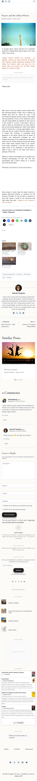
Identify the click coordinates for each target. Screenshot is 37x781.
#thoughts (27, 274)
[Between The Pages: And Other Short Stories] (33, 694)
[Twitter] (15, 582)
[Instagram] (9, 1)
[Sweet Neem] (33, 680)
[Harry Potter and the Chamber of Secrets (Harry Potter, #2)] (33, 674)
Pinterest (12, 212)
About (6, 749)
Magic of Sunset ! (7, 265)
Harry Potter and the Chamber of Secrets (13, 672)
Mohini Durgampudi (8, 680)
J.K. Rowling (6, 674)
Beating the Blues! (13, 621)
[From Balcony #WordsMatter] (24, 246)
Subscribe (18, 570)
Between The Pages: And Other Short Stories (14, 692)
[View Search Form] (34, 1)
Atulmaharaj (12, 399)
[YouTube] (24, 582)
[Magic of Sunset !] (9, 261)
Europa (4, 706)
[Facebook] (2, 1)
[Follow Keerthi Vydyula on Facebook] (13, 313)
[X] (6, 1)
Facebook (19, 210)
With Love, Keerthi (10, 370)
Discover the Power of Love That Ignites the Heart (20, 612)
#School (19, 274)
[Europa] (33, 708)
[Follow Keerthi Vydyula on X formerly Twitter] (17, 313)
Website (5, 501)
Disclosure (29, 749)
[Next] (32, 360)
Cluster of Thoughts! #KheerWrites (29, 324)
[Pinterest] (21, 582)
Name (5, 485)
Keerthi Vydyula (7, 19)
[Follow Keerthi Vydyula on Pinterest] (23, 313)
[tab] (16, 379)
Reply (5, 420)
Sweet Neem (5, 679)
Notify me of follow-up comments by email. (18, 505)
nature (9, 277)
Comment (6, 463)
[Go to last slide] (4, 360)
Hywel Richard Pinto (8, 708)
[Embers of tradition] (3, 601)
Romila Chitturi (7, 694)
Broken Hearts (12, 630)
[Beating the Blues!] (3, 619)
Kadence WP (18, 776)
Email (5, 493)
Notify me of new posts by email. (15, 509)
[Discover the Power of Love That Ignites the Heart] (3, 610)
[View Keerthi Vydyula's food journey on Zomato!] (18, 736)
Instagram (27, 210)
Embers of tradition (14, 603)
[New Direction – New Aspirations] (9, 246)
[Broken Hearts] (3, 629)
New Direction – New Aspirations (8, 324)
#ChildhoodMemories (9, 274)
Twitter (4, 212)
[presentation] (18, 353)
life (4, 277)
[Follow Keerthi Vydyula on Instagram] (20, 313)
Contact (17, 749)
